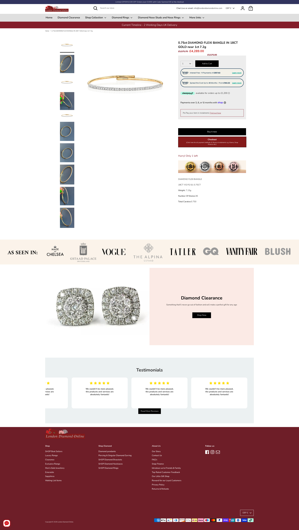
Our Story (156, 451)
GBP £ (228, 8)
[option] (126, 86)
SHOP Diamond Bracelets (110, 459)
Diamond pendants (107, 451)
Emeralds (49, 472)
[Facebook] (207, 451)
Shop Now (201, 315)
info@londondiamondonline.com (208, 8)
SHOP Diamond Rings (108, 468)
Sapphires (49, 476)
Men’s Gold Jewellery (54, 468)
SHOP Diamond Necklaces (110, 463)
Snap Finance (158, 463)
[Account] (243, 6)
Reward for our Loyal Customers (166, 480)
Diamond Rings (121, 17)
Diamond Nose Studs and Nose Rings (159, 17)
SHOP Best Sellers (53, 451)
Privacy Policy (158, 484)
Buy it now (212, 131)
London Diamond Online (65, 522)
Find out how (215, 113)
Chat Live (180, 8)
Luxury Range (51, 455)
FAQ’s (154, 459)
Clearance (49, 459)
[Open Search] (95, 8)
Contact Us (157, 455)
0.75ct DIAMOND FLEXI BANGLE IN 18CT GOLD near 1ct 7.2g (72, 31)
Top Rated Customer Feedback (166, 472)
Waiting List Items (53, 480)
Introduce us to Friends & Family (166, 468)
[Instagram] (212, 451)
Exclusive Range (52, 463)
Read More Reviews (150, 411)
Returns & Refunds (160, 489)
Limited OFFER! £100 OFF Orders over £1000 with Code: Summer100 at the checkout (149, 2)
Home (49, 17)
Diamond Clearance (69, 17)
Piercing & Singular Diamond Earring (115, 455)
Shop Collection (94, 17)
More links (195, 17)
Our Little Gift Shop (160, 476)
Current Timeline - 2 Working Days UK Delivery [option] (149, 25)
